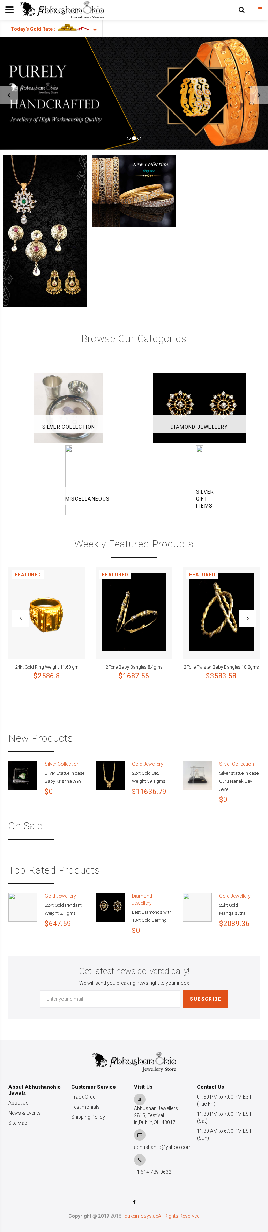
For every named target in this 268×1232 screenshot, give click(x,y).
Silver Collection (68, 427)
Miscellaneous (68, 499)
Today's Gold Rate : (33, 29)
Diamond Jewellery (199, 427)
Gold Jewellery (147, 764)
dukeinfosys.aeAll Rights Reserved (162, 1216)
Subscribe (205, 999)
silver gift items (199, 499)
